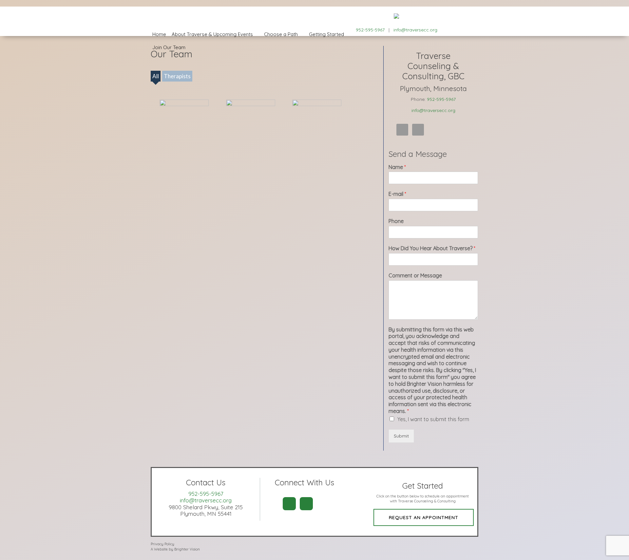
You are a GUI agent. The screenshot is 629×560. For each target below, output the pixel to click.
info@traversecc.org (415, 30)
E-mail (397, 194)
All (155, 76)
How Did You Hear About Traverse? (432, 248)
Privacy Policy (162, 544)
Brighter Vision (187, 549)
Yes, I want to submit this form (433, 419)
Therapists (177, 76)
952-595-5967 (441, 99)
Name (397, 167)
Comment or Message (415, 275)
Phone (396, 221)
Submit (401, 436)
